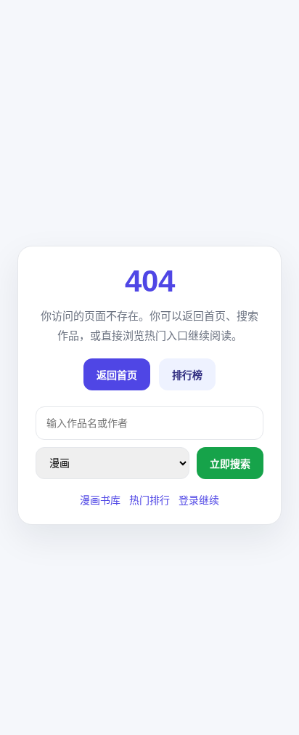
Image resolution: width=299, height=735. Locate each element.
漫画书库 (100, 500)
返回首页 (117, 375)
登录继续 (199, 500)
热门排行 (149, 500)
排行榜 (187, 375)
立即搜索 (230, 464)
